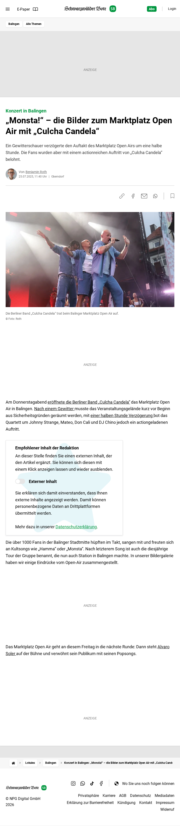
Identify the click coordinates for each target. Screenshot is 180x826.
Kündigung (126, 802)
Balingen (13, 24)
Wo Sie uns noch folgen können (148, 783)
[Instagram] (73, 783)
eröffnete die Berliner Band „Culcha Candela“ (89, 402)
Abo (152, 9)
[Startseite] (13, 763)
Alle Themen (33, 24)
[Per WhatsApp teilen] (155, 196)
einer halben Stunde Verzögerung (122, 415)
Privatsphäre (88, 795)
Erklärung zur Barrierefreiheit (90, 802)
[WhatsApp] (82, 783)
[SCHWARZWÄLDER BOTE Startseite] (90, 8)
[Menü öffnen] (8, 9)
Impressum (165, 802)
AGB (122, 795)
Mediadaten (164, 795)
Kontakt (145, 802)
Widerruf (167, 809)
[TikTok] (92, 783)
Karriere (109, 795)
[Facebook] (101, 783)
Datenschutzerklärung (76, 526)
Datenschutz (140, 795)
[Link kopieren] (122, 196)
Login (172, 9)
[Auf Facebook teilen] (133, 196)
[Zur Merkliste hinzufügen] (171, 196)
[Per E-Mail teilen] (144, 196)
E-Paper (23, 9)
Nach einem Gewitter (54, 408)
